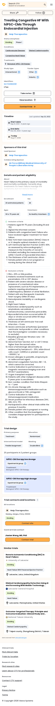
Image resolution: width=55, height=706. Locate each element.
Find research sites (10, 666)
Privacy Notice (8, 690)
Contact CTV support (12, 680)
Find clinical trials (10, 652)
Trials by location (10, 656)
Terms (5, 695)
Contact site (27, 523)
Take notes (26, 93)
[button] (15, 51)
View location (26, 100)
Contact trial (26, 106)
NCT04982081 (10, 84)
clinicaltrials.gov (20, 638)
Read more (27, 194)
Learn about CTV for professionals (18, 671)
